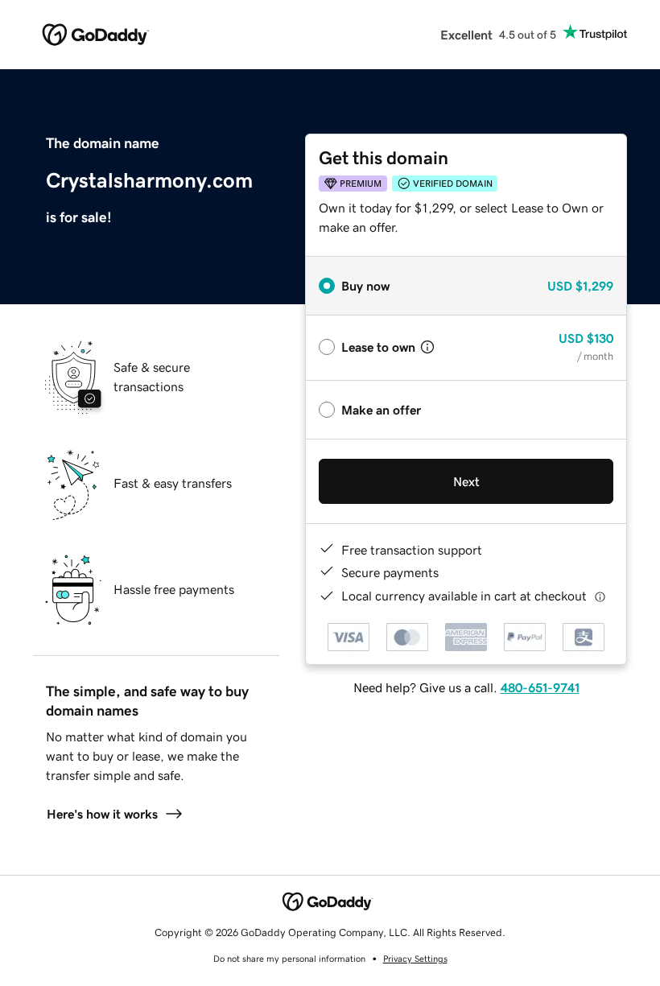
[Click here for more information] (600, 596)
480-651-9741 (540, 687)
